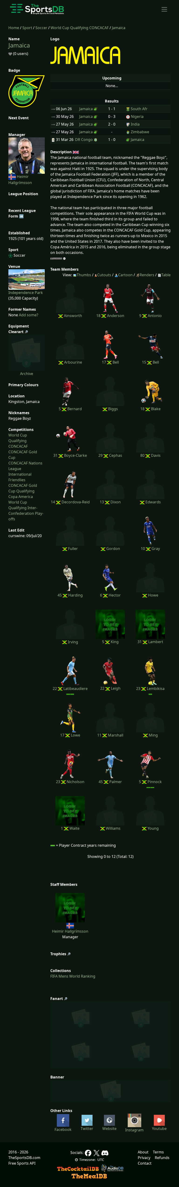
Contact (144, 1163)
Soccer (41, 27)
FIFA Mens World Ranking (72, 976)
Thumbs (84, 274)
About (143, 1152)
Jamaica (118, 27)
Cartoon (125, 274)
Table (166, 274)
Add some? (28, 314)
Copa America (20, 496)
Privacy (144, 1157)
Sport (27, 27)
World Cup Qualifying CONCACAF (80, 27)
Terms (158, 1152)
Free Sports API (21, 1163)
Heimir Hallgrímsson (70, 931)
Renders (147, 274)
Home (13, 27)
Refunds (162, 1157)
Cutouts (104, 274)
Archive (26, 373)
